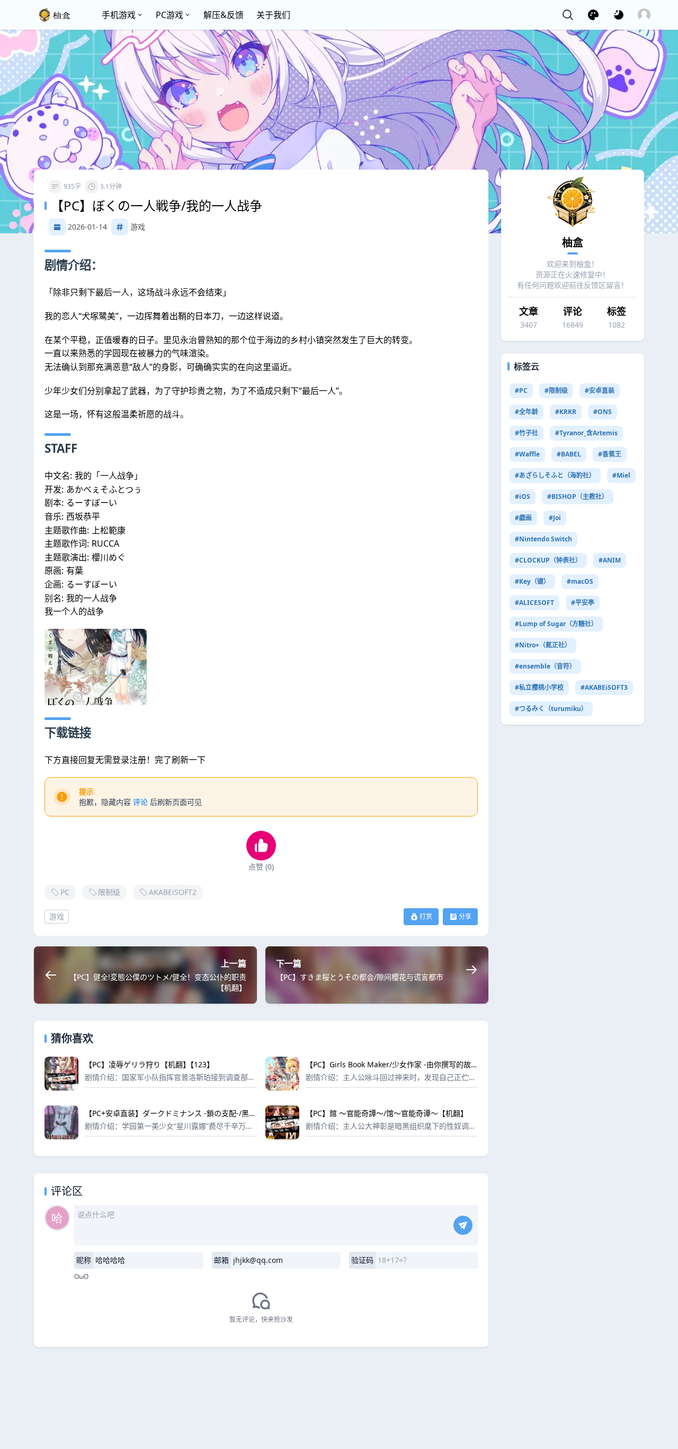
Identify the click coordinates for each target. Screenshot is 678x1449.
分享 (465, 916)
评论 (140, 802)
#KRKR (565, 411)
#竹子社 (526, 432)
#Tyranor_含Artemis (586, 432)
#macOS (580, 581)
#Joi (555, 517)
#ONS (602, 411)
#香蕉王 (609, 454)
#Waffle (527, 454)
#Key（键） (532, 581)
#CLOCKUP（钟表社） (548, 560)
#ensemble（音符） (545, 666)
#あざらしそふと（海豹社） (555, 475)
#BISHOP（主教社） (577, 496)
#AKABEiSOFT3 (604, 687)
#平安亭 (582, 602)
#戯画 (523, 517)
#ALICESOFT (534, 602)
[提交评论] (462, 1225)
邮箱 (221, 1260)
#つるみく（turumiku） (551, 708)
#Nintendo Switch (543, 538)
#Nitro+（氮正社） (543, 644)
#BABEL (569, 454)
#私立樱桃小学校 (539, 687)
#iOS (522, 496)
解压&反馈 (223, 15)
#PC (521, 390)
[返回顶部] (661, 1400)
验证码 (362, 1260)
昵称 (83, 1260)
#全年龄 (526, 411)
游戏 (137, 227)
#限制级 (556, 390)
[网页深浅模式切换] (618, 14)
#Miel (621, 475)
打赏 (426, 916)
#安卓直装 (599, 390)
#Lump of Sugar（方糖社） (556, 623)
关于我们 (273, 15)
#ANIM (610, 560)
